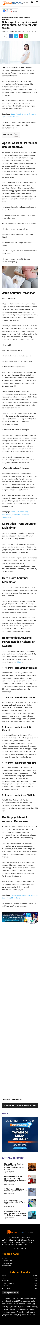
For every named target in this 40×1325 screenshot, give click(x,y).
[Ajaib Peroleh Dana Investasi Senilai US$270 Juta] (32, 1203)
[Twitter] (16, 36)
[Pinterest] (21, 36)
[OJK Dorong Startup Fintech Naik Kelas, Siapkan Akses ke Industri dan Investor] (32, 1179)
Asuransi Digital (8, 17)
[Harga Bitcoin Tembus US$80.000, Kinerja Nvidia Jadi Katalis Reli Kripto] (32, 1167)
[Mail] (22, 1248)
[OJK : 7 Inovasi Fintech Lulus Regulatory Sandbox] (32, 1192)
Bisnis (21, 17)
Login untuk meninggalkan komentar (20, 1106)
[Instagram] (18, 1248)
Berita (16, 17)
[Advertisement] (20, 1010)
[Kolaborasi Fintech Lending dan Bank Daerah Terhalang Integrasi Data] (32, 1215)
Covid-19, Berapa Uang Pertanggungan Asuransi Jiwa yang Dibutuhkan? (15, 514)
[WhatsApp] (26, 36)
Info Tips (27, 17)
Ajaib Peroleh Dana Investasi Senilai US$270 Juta (14, 1202)
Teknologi (6, 19)
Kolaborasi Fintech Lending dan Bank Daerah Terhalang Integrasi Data (15, 1213)
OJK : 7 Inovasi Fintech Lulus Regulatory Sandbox (15, 1190)
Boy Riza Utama (9, 31)
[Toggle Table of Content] (15, 135)
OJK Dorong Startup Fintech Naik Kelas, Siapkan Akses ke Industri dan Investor (15, 1179)
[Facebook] (11, 36)
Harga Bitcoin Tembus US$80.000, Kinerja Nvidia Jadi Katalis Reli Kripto (14, 1166)
